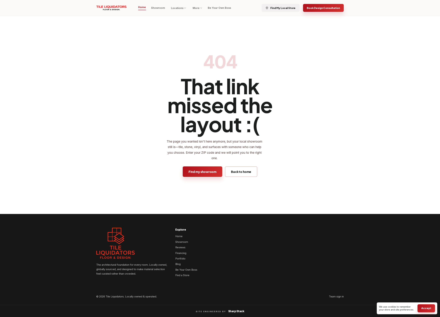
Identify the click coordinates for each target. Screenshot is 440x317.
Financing (180, 253)
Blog (178, 264)
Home (142, 7)
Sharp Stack (236, 311)
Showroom (158, 7)
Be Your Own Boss (219, 7)
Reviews (180, 247)
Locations (177, 8)
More (196, 8)
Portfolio (180, 258)
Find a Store (182, 275)
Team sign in (336, 296)
